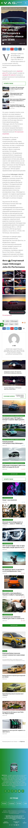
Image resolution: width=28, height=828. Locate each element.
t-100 (14, 345)
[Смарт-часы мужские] (14, 488)
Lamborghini (20, 803)
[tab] (19, 395)
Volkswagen (14, 321)
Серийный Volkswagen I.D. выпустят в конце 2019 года (17, 105)
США (16, 324)
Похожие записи (20, 395)
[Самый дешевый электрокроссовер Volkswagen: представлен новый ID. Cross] (14, 430)
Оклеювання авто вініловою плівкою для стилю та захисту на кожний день (13, 617)
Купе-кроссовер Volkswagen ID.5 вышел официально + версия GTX (18, 100)
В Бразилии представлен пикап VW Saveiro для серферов (16, 94)
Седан (11, 324)
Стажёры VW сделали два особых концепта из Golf (17, 88)
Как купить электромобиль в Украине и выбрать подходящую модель (13, 594)
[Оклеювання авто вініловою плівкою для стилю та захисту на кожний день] (14, 605)
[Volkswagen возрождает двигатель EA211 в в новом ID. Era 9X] (14, 454)
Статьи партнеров (7, 497)
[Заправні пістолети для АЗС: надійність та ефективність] (14, 724)
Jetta (7, 321)
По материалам (7, 315)
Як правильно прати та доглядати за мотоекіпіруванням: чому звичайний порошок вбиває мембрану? (13, 570)
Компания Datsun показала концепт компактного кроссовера (13, 654)
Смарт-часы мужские (9, 500)
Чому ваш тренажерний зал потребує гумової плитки (14, 819)
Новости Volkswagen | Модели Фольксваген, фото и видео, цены (14, 415)
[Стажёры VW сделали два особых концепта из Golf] (5, 89)
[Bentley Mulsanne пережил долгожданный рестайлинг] (14, 669)
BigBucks (22, 741)
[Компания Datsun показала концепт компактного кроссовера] (14, 640)
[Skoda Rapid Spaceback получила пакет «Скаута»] (14, 687)
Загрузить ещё (14, 473)
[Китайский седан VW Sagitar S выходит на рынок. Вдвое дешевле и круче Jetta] (14, 406)
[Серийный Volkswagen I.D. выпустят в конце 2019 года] (5, 106)
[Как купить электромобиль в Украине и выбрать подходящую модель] (14, 582)
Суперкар (4, 803)
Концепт (5, 324)
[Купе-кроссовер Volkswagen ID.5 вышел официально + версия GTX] (5, 101)
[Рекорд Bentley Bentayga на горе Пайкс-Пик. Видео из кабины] (14, 705)
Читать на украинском (17, 312)
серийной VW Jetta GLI (9, 75)
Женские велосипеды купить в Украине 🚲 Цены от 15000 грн (12, 522)
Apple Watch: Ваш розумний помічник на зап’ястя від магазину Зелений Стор (15, 816)
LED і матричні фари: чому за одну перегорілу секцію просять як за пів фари (13, 546)
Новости (6, 8)
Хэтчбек (12, 803)
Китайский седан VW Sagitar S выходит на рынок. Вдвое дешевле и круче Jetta (13, 419)
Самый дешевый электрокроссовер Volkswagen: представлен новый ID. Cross (12, 442)
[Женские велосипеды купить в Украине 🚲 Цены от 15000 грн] (14, 510)
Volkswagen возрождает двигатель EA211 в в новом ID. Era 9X (13, 466)
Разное (5, 651)
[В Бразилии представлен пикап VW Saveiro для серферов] (5, 95)
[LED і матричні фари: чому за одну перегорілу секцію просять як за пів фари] (14, 534)
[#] (9, 824)
